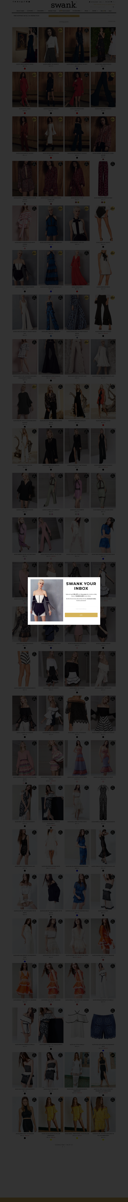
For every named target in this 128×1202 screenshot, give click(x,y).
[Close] (99, 578)
